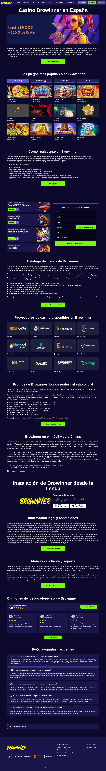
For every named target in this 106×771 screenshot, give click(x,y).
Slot (86, 80)
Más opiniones (53, 637)
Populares (17, 80)
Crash (63, 80)
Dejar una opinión (88, 606)
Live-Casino (40, 80)
